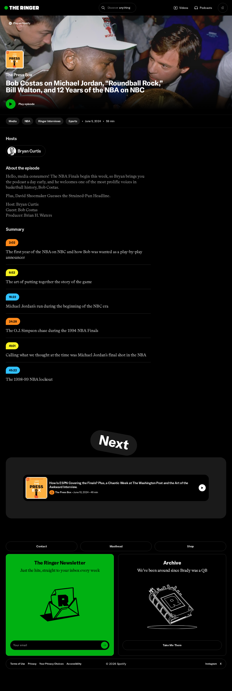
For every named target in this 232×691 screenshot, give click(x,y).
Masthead (116, 546)
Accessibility (74, 663)
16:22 (12, 297)
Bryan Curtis (29, 151)
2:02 (12, 242)
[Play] (11, 104)
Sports (73, 121)
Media (13, 121)
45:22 (13, 370)
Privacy (32, 663)
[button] (117, 8)
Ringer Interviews (49, 121)
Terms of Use (17, 663)
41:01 (12, 346)
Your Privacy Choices (51, 663)
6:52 (12, 272)
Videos (183, 8)
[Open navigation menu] (223, 8)
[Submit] (104, 645)
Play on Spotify (21, 23)
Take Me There (172, 645)
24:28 (13, 321)
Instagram (211, 663)
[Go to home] (21, 8)
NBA (27, 121)
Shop (190, 546)
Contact (41, 546)
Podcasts (206, 8)
